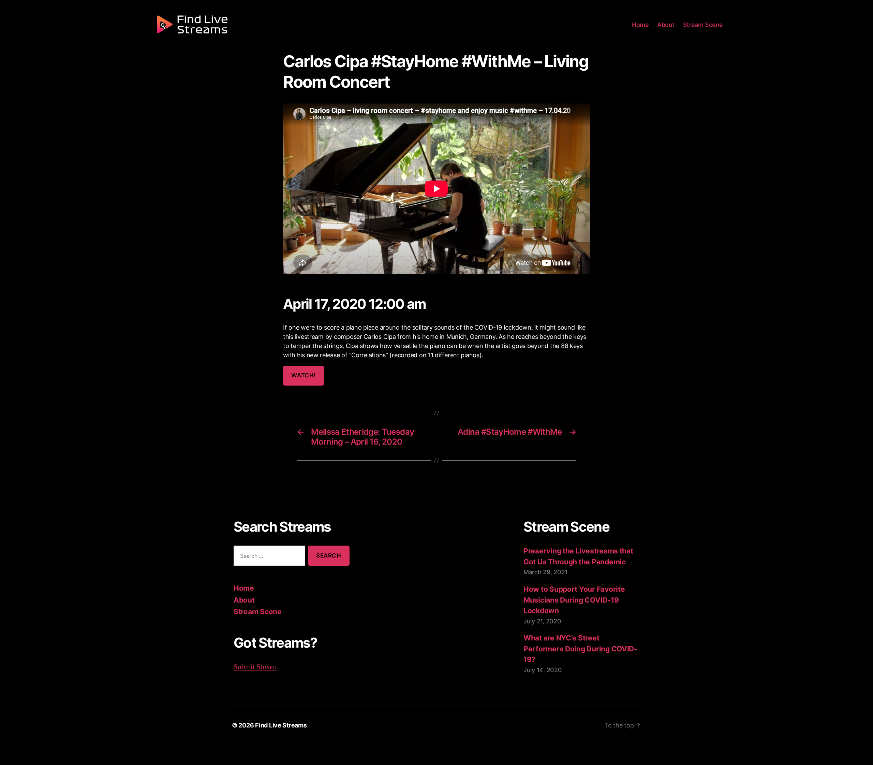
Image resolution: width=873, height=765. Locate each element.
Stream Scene (703, 24)
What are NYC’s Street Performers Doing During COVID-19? (580, 649)
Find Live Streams (281, 725)
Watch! (303, 375)
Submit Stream (255, 667)
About (666, 24)
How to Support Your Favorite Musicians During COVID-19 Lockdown (574, 600)
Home (640, 24)
